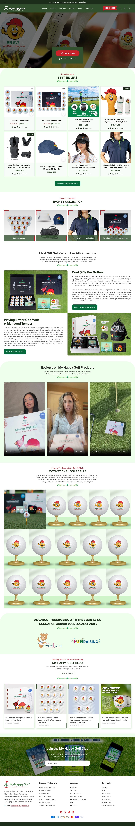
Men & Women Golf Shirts (47, 799)
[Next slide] (129, 2)
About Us (73, 790)
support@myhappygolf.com (20, 805)
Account (104, 787)
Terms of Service (106, 799)
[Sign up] (87, 763)
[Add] (63, 159)
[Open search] (120, 8)
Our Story (73, 787)
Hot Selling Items (44, 802)
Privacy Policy (106, 796)
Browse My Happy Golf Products (67, 183)
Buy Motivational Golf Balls (14, 352)
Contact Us (74, 805)
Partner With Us (75, 793)
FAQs (103, 790)
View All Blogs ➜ (67, 673)
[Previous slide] (4, 2)
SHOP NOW (69, 53)
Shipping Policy (106, 802)
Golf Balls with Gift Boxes (47, 805)
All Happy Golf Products (47, 787)
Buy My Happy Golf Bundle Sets (84, 307)
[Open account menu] (124, 8)
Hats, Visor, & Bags (45, 796)
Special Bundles (44, 793)
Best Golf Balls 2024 (77, 796)
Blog (71, 802)
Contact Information (107, 805)
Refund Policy (105, 793)
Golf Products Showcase (78, 799)
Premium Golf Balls (45, 790)
